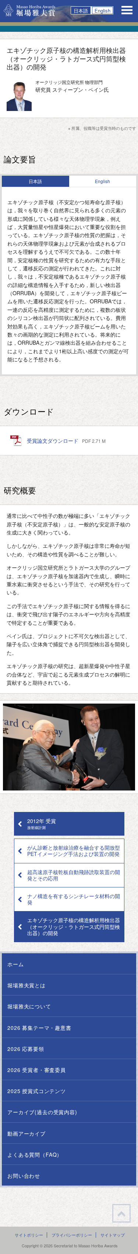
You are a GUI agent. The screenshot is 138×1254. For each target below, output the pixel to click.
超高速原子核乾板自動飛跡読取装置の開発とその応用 (73, 875)
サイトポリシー (29, 1235)
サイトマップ (112, 1235)
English (102, 10)
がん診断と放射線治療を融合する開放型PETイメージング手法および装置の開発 (73, 850)
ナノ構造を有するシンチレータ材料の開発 (73, 899)
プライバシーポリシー (72, 1235)
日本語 (81, 10)
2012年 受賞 (41, 823)
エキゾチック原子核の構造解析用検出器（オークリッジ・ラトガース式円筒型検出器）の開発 (73, 926)
